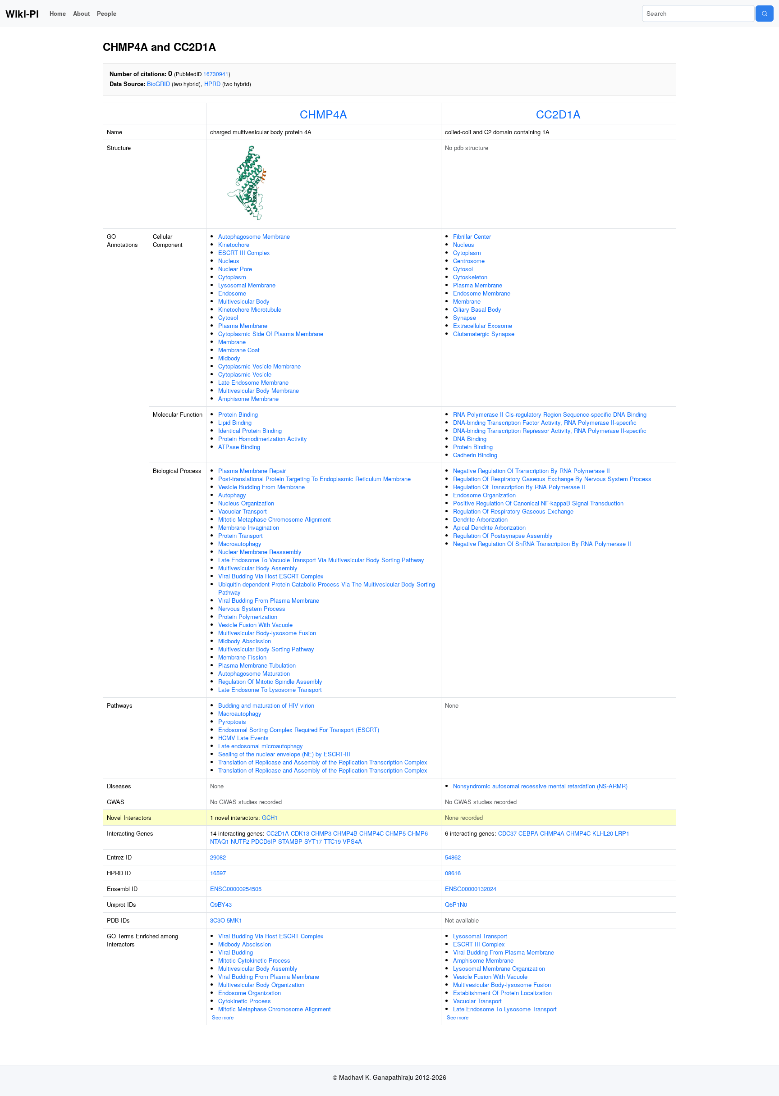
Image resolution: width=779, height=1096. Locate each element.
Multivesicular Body (244, 301)
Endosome (232, 293)
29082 (218, 857)
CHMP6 (418, 833)
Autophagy (232, 495)
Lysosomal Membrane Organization (499, 968)
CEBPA (528, 833)
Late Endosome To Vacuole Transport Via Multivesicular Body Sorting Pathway (321, 559)
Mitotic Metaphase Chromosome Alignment (274, 519)
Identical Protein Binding (250, 430)
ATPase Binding (239, 446)
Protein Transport (240, 535)
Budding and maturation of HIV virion (266, 705)
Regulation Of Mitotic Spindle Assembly (270, 681)
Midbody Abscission (244, 641)
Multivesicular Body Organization (261, 984)
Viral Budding (235, 952)
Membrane (232, 341)
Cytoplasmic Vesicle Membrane (259, 366)
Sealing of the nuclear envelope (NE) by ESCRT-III (284, 754)
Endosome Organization (484, 495)
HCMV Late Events (243, 737)
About (81, 13)
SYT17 (313, 841)
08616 (453, 873)
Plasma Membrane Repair (252, 470)
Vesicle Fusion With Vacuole (255, 624)
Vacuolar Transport (242, 511)
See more (223, 1017)
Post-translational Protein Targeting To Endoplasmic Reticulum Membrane (314, 478)
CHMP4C (371, 833)
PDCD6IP (263, 841)
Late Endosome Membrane (253, 382)
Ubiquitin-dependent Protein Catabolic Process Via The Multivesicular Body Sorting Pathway (326, 588)
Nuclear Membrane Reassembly (260, 551)
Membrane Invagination (248, 527)
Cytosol (228, 317)
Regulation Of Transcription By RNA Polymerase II (519, 486)
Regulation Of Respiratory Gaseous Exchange (513, 511)
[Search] (765, 13)
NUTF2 (240, 841)
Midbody (229, 358)
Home (58, 13)
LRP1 (622, 833)
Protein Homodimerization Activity (262, 438)
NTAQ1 (219, 841)
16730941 (216, 73)
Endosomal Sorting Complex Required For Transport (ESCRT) (298, 729)
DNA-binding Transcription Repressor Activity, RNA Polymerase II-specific (549, 430)
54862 (453, 857)
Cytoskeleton (470, 277)
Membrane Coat (239, 350)
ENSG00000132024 (470, 888)
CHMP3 (321, 833)
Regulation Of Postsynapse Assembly (503, 535)
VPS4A (352, 841)
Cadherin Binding (475, 454)
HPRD (212, 83)
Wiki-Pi (22, 13)
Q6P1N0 (456, 904)
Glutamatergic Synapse (483, 333)
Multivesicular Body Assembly (258, 568)
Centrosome (469, 260)
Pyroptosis (232, 721)
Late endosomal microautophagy (260, 745)
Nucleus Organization (246, 503)
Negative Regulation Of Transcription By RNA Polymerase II (531, 470)
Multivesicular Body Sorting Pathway (266, 649)
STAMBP (290, 841)
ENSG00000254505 (235, 888)
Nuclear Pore (235, 268)
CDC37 (507, 833)
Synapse (464, 317)
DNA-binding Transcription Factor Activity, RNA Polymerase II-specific (545, 422)
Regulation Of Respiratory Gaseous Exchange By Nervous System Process (552, 478)
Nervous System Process (251, 608)
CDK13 (300, 833)
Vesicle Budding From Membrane (261, 486)
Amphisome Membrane (248, 398)
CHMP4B (345, 833)
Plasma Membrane (242, 325)
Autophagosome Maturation (254, 673)
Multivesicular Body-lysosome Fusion (267, 632)
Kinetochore (233, 244)
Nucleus (228, 260)
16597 (218, 873)
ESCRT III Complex (244, 252)
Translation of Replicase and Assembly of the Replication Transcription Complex (322, 762)
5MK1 (234, 920)
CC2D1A (558, 113)
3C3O (217, 920)
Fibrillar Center (472, 236)
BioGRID (158, 83)
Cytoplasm (232, 277)
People (106, 13)
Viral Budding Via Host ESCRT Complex (271, 576)
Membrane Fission (242, 657)
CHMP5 (395, 833)
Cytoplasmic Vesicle (244, 374)
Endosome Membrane (481, 293)
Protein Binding (238, 414)
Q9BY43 (221, 904)
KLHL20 (602, 833)
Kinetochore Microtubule (249, 309)
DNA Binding (469, 438)
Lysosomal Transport (480, 936)
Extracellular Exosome (482, 325)
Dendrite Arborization (480, 519)
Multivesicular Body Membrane (258, 390)
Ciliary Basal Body (477, 309)
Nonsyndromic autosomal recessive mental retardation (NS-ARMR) (540, 786)
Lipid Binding (235, 422)
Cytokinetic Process (244, 1000)
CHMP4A (323, 113)
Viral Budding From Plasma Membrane (268, 600)
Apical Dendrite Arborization (489, 527)
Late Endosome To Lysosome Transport (270, 689)
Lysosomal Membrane (246, 285)
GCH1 (270, 817)
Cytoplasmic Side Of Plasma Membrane (270, 333)
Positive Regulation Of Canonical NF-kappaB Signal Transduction (538, 503)
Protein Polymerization (247, 616)
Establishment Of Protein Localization (502, 992)
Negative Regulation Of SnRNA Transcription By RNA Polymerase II (542, 543)
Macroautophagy (239, 543)
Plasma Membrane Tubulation (257, 665)
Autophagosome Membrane (254, 236)
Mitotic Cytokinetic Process (254, 960)
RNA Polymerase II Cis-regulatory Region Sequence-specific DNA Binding (549, 414)
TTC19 (332, 841)
